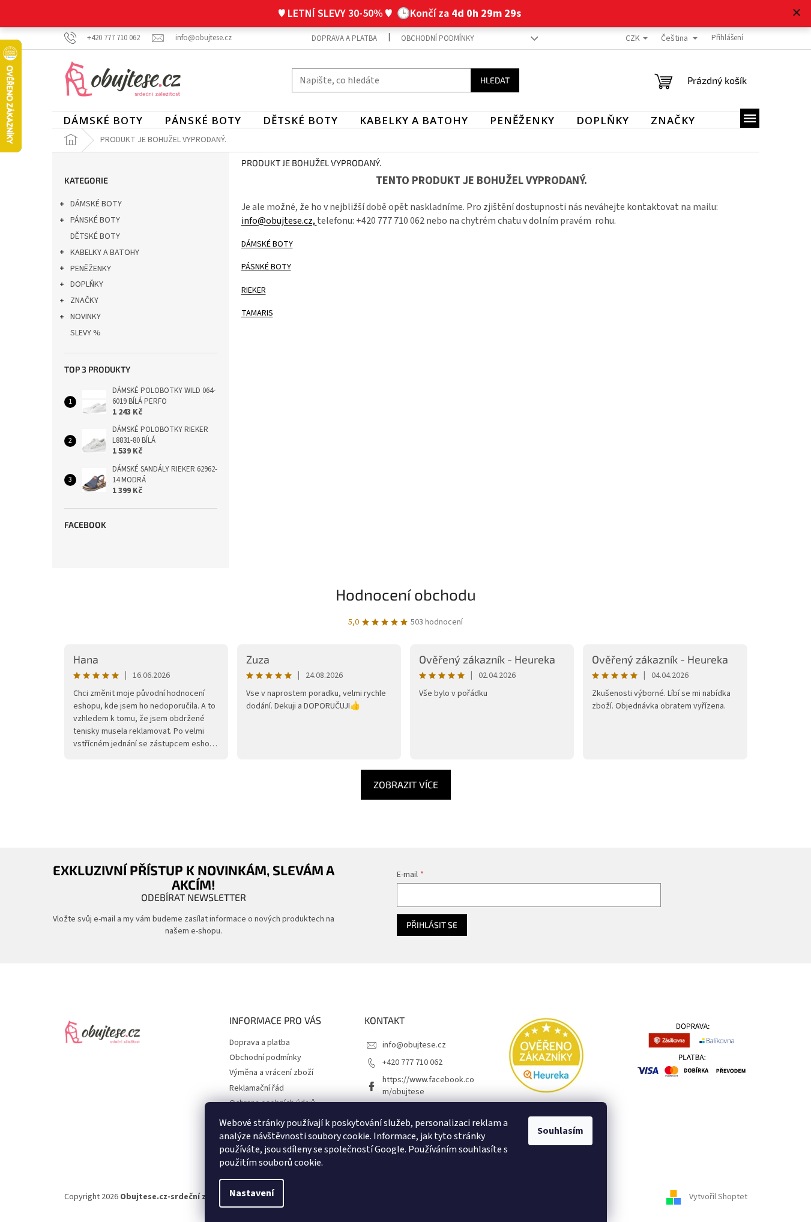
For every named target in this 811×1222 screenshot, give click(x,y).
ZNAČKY (84, 301)
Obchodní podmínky (437, 38)
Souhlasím (560, 1130)
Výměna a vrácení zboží (271, 1073)
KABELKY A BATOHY (104, 253)
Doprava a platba (344, 38)
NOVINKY (85, 317)
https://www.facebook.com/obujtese (428, 1085)
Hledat (495, 80)
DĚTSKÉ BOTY (95, 236)
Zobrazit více (405, 784)
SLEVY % (85, 333)
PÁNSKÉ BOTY (95, 220)
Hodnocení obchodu (406, 594)
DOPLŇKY (86, 284)
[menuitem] (103, 120)
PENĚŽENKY (90, 269)
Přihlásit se (431, 925)
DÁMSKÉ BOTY (96, 204)
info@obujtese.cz (414, 1045)
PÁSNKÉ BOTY (266, 267)
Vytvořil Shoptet (718, 1197)
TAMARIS (257, 313)
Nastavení (251, 1193)
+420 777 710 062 (412, 1062)
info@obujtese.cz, (279, 220)
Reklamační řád (256, 1088)
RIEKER (253, 290)
